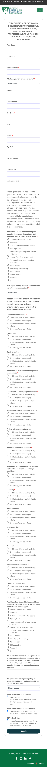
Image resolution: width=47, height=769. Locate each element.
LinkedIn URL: (12, 169)
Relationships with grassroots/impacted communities (22, 372)
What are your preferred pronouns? (20, 79)
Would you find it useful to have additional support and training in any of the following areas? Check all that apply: (23, 604)
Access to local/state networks (19, 448)
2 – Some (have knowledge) (20, 321)
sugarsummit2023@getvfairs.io (32, 2)
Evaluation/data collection (17, 564)
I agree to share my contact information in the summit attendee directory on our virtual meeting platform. (23, 700)
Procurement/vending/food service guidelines (23, 253)
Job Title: (10, 113)
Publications (11, 333)
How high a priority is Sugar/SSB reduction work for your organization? (23, 287)
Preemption (14, 278)
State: (9, 136)
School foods (15, 265)
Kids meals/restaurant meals (20, 239)
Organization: (12, 101)
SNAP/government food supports (22, 246)
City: (8, 124)
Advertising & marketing (19, 269)
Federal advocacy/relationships (19, 429)
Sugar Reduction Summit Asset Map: (21, 708)
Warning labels (15, 249)
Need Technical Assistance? (23, 2)
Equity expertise (13, 352)
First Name (11, 45)
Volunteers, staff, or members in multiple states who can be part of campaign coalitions (22, 468)
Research (10, 546)
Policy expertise (13, 508)
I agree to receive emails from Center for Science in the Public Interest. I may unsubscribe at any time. (24, 723)
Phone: (9, 90)
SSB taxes (13, 242)
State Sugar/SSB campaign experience (22, 410)
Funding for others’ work (16, 583)
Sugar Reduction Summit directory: (20, 694)
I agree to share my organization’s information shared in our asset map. (23, 713)
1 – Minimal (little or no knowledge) (23, 317)
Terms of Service (30, 753)
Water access (15, 272)
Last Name (11, 56)
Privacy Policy (15, 753)
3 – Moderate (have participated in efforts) (23, 325)
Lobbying (10, 490)
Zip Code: (10, 147)
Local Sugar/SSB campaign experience (22, 392)
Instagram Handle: (14, 181)
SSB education (15, 275)
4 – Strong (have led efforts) (20, 329)
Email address (12, 68)
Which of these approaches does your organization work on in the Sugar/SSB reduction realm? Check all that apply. (22, 234)
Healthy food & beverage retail (21, 257)
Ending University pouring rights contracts (22, 631)
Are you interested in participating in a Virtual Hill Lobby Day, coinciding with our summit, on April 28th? (23, 681)
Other (12, 281)
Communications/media (16, 314)
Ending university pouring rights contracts (22, 261)
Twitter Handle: (13, 158)
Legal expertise (13, 527)
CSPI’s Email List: (13, 718)
